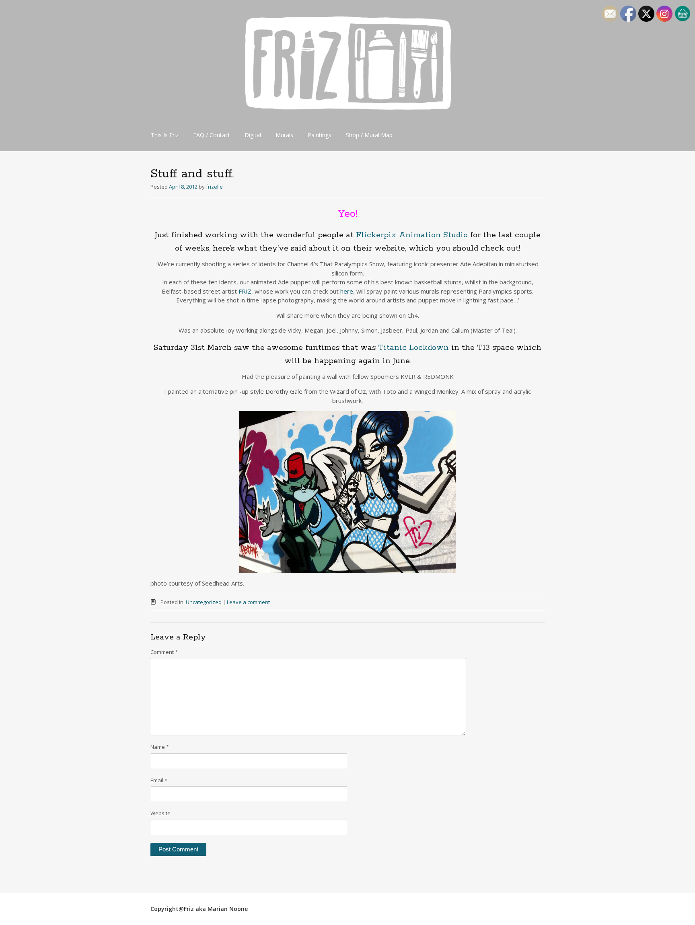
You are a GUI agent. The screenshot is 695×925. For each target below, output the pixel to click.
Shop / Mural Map (369, 135)
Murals (284, 135)
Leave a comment (248, 602)
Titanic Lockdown (413, 348)
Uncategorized (204, 602)
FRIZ (245, 291)
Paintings (319, 135)
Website (160, 813)
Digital (253, 135)
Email (158, 780)
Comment (164, 652)
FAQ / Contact (211, 135)
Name (159, 746)
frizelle (214, 186)
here (346, 291)
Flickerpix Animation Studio (412, 235)
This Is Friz (165, 135)
